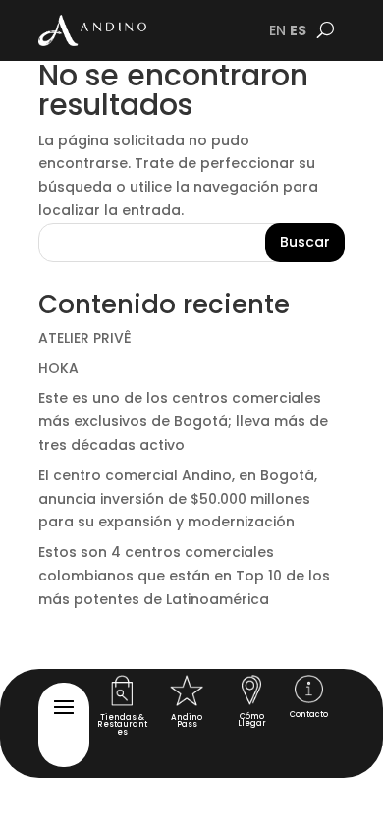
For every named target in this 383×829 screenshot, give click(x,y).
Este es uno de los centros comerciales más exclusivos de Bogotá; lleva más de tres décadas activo (183, 421)
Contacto (309, 714)
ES (298, 30)
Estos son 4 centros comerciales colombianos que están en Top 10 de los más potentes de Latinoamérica (184, 575)
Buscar (305, 241)
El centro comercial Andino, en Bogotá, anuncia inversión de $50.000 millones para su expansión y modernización (177, 499)
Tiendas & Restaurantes (122, 724)
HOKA (58, 368)
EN (277, 30)
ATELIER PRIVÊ (85, 338)
